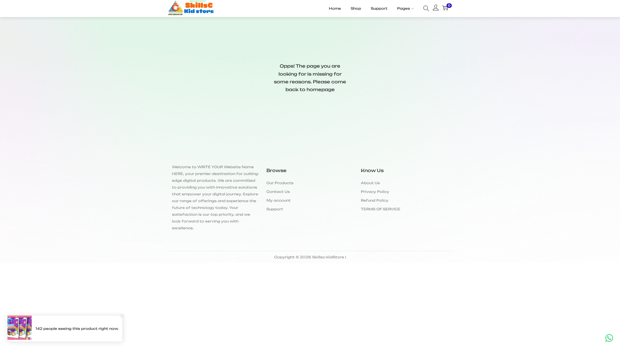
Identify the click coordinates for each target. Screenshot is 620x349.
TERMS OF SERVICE (380, 209)
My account (278, 200)
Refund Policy (374, 200)
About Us (370, 183)
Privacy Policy (375, 192)
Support (274, 209)
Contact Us (278, 192)
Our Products (280, 183)
